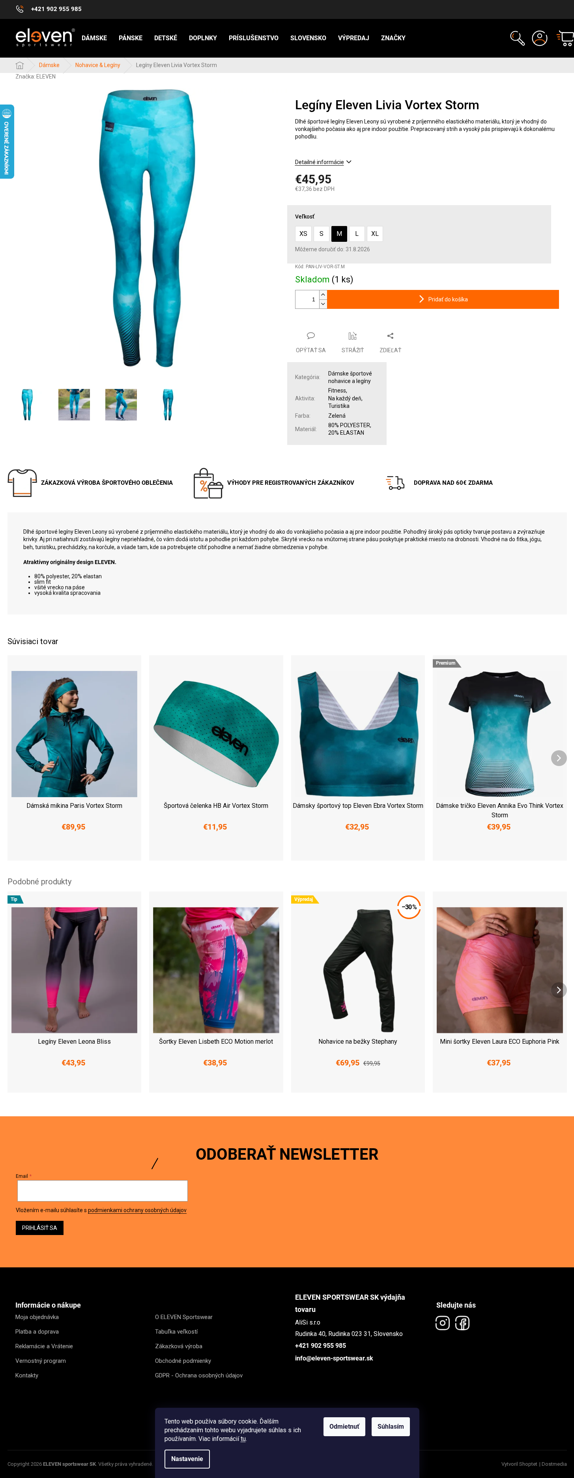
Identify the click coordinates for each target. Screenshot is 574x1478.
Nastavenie (187, 1459)
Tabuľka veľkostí (176, 1331)
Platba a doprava (37, 1331)
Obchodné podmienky (183, 1360)
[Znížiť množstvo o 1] (323, 303)
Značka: (35, 76)
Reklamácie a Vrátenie (44, 1346)
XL (375, 233)
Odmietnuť (344, 1426)
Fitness (337, 390)
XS (303, 233)
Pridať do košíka (448, 299)
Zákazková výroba (178, 1346)
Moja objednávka (37, 1317)
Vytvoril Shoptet (519, 1464)
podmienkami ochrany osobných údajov (137, 1210)
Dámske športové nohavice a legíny (350, 377)
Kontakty (26, 1375)
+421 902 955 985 (320, 1345)
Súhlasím (391, 1426)
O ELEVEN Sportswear (184, 1317)
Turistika (339, 406)
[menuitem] (94, 38)
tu (243, 1438)
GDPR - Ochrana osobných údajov (199, 1375)
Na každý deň (344, 398)
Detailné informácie (319, 162)
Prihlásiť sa (39, 1228)
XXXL (554, 849)
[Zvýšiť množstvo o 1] (323, 294)
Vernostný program (40, 1360)
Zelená (337, 416)
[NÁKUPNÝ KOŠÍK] (561, 38)
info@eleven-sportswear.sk (334, 1358)
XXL (109, 849)
